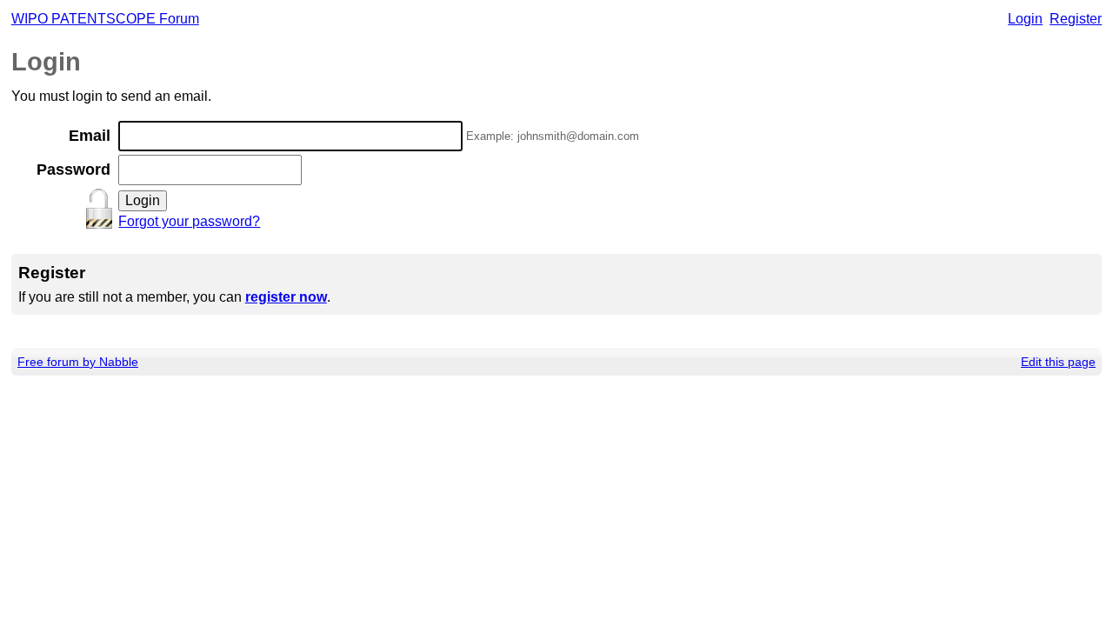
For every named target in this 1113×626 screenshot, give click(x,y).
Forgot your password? (189, 221)
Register (1076, 18)
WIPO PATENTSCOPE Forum (105, 18)
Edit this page (1058, 362)
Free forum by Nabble (77, 362)
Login (1025, 18)
